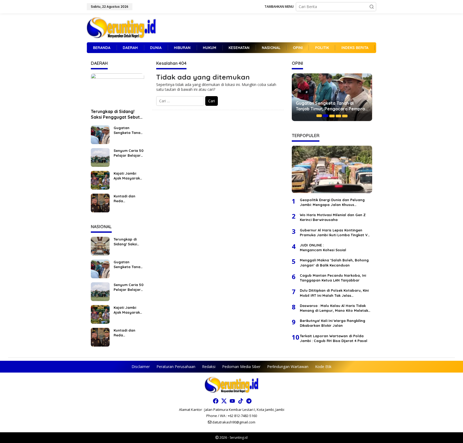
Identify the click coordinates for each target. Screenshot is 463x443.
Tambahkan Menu (279, 6)
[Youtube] (232, 400)
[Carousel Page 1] (319, 115)
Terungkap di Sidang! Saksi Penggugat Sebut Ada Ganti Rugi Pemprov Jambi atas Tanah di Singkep (116, 114)
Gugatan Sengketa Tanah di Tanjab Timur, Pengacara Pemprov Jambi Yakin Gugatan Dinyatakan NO (128, 130)
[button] (371, 6)
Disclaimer (141, 366)
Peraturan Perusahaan (175, 366)
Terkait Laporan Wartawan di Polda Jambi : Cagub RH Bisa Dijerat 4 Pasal (333, 338)
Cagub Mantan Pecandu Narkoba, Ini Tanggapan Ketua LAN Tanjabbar (333, 277)
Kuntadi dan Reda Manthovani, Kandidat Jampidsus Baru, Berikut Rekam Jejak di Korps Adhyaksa (129, 198)
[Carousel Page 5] (345, 115)
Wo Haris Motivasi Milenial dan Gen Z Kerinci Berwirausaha (333, 217)
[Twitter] (224, 400)
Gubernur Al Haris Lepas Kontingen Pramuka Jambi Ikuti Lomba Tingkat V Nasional (334, 232)
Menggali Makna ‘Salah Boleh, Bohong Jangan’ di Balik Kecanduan (334, 262)
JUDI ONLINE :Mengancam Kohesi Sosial (323, 247)
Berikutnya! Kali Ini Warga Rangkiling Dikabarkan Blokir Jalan (332, 322)
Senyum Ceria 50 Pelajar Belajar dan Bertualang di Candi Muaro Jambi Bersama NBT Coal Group (129, 153)
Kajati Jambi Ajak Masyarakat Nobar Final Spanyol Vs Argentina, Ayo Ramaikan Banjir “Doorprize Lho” (129, 176)
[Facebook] (215, 400)
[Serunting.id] (121, 27)
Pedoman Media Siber (241, 366)
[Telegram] (248, 400)
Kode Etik (323, 366)
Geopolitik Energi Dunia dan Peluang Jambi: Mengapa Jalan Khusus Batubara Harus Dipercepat (332, 202)
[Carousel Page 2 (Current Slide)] (325, 115)
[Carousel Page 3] (332, 115)
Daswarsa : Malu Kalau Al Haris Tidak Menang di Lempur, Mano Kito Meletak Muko (334, 308)
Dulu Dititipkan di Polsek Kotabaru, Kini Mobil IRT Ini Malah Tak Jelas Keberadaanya (334, 292)
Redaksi (208, 366)
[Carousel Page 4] (338, 115)
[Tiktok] (240, 400)
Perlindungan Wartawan (287, 366)
